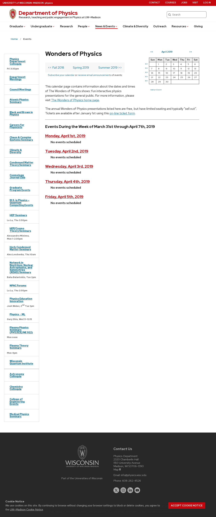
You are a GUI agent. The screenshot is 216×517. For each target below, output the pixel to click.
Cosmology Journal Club (17, 176)
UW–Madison (23, 3)
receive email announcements (94, 75)
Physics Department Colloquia (17, 61)
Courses (170, 2)
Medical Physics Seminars (19, 415)
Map (116, 469)
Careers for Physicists (17, 126)
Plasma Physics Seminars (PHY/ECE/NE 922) (21, 330)
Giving (198, 26)
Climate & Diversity (135, 26)
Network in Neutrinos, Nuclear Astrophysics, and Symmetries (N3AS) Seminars (21, 267)
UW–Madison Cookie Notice (26, 509)
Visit (195, 2)
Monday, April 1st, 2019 (65, 136)
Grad (16, 26)
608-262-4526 (131, 480)
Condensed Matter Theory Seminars (21, 163)
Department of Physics (48, 13)
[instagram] (123, 490)
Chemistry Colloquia (16, 388)
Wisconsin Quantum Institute (21, 362)
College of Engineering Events (17, 401)
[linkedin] (130, 490)
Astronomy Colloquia (17, 375)
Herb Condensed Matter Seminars (20, 248)
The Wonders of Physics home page (75, 100)
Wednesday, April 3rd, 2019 (69, 166)
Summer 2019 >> (110, 67)
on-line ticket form (122, 113)
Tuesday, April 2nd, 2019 (66, 151)
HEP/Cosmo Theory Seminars (20, 229)
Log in (207, 2)
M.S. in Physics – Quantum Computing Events (21, 203)
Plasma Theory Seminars (19, 346)
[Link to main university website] (82, 467)
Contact (154, 2)
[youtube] (137, 490)
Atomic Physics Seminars (19, 101)
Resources (179, 26)
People (82, 26)
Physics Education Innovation (21, 300)
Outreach (159, 26)
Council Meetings (20, 89)
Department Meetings (17, 78)
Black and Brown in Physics (21, 113)
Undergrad (41, 26)
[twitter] (116, 490)
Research (66, 26)
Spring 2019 (81, 67)
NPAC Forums (18, 285)
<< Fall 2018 (56, 67)
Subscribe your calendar (61, 75)
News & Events (105, 26)
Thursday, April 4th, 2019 (67, 181)
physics (49, 3)
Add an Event (155, 89)
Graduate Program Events (20, 188)
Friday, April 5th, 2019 (64, 196)
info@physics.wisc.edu (133, 475)
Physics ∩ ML (17, 314)
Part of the (82, 478)
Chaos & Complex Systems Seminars (21, 138)
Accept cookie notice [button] (186, 505)
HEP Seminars (18, 215)
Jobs (184, 2)
